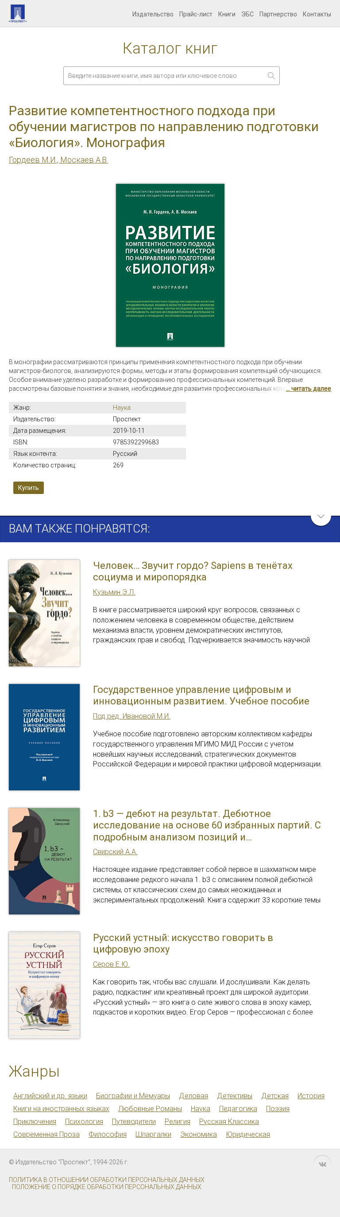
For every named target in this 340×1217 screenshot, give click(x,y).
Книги (227, 14)
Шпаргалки (153, 1134)
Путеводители (134, 1121)
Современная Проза (46, 1134)
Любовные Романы (150, 1108)
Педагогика (238, 1108)
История (311, 1096)
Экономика (198, 1134)
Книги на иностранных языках (61, 1108)
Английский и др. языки (50, 1096)
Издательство (153, 14)
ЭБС (247, 14)
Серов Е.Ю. (111, 964)
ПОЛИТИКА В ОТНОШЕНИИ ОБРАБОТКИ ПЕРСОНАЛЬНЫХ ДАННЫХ (107, 1179)
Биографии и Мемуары (133, 1096)
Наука (122, 407)
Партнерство (278, 14)
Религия (177, 1121)
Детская (275, 1096)
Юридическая (248, 1134)
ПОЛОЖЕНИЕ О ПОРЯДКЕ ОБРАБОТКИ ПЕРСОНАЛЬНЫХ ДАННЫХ (106, 1186)
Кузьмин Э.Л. (114, 592)
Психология (84, 1121)
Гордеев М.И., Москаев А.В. (58, 159)
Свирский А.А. (115, 852)
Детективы (234, 1096)
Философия (108, 1134)
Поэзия (278, 1108)
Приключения (34, 1121)
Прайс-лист (195, 14)
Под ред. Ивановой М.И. (131, 716)
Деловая (193, 1096)
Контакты (317, 14)
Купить (28, 487)
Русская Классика (229, 1121)
